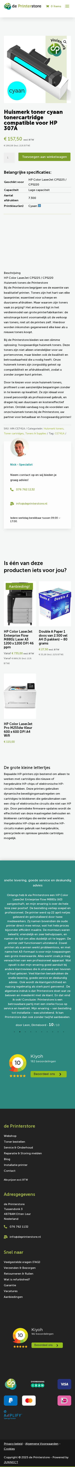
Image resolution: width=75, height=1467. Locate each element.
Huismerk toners (54, 428)
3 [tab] (25, 1025)
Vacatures (10, 1285)
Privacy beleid (13, 1437)
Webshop (10, 1130)
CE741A (59, 433)
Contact (9, 1164)
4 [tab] (31, 1025)
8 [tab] (52, 1025)
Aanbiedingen (13, 1290)
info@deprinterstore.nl (31, 503)
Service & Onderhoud (18, 1141)
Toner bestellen (14, 1135)
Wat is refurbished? (17, 1273)
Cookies (9, 1442)
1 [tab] (14, 1025)
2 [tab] (20, 1025)
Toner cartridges (14, 433)
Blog (7, 1153)
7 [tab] (47, 1025)
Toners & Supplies (35, 433)
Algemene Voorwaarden (41, 1437)
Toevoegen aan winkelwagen (44, 157)
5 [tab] (36, 1025)
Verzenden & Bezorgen (20, 1261)
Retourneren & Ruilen (18, 1267)
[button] (65, 42)
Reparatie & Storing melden (23, 1147)
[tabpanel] (37, 952)
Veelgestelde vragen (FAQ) (22, 1255)
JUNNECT (11, 1456)
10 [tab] (63, 1025)
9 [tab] (58, 1025)
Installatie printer (15, 1159)
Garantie (10, 1279)
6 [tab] (42, 1025)
